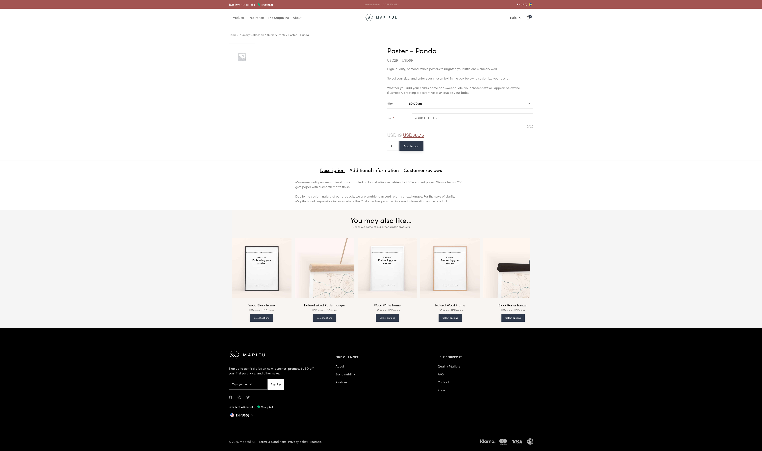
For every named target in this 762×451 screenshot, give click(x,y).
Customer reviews (423, 170)
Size (390, 103)
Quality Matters (449, 366)
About (340, 366)
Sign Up (276, 384)
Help (513, 17)
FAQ (441, 374)
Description (332, 170)
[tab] (332, 170)
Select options (261, 317)
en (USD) (522, 4)
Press (441, 390)
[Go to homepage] (381, 17)
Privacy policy (298, 441)
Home (233, 35)
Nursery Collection (252, 35)
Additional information (374, 170)
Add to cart (411, 146)
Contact (443, 382)
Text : (391, 118)
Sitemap (316, 441)
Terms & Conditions (272, 441)
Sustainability (345, 374)
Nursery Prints (276, 35)
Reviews (341, 382)
